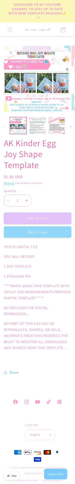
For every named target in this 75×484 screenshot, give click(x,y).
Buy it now (37, 232)
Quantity (10, 191)
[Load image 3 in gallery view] (56, 125)
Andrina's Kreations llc (35, 467)
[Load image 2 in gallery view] (37, 125)
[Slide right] (71, 127)
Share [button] (14, 372)
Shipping (9, 183)
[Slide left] (4, 127)
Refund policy (33, 473)
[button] (9, 29)
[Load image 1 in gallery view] (18, 125)
